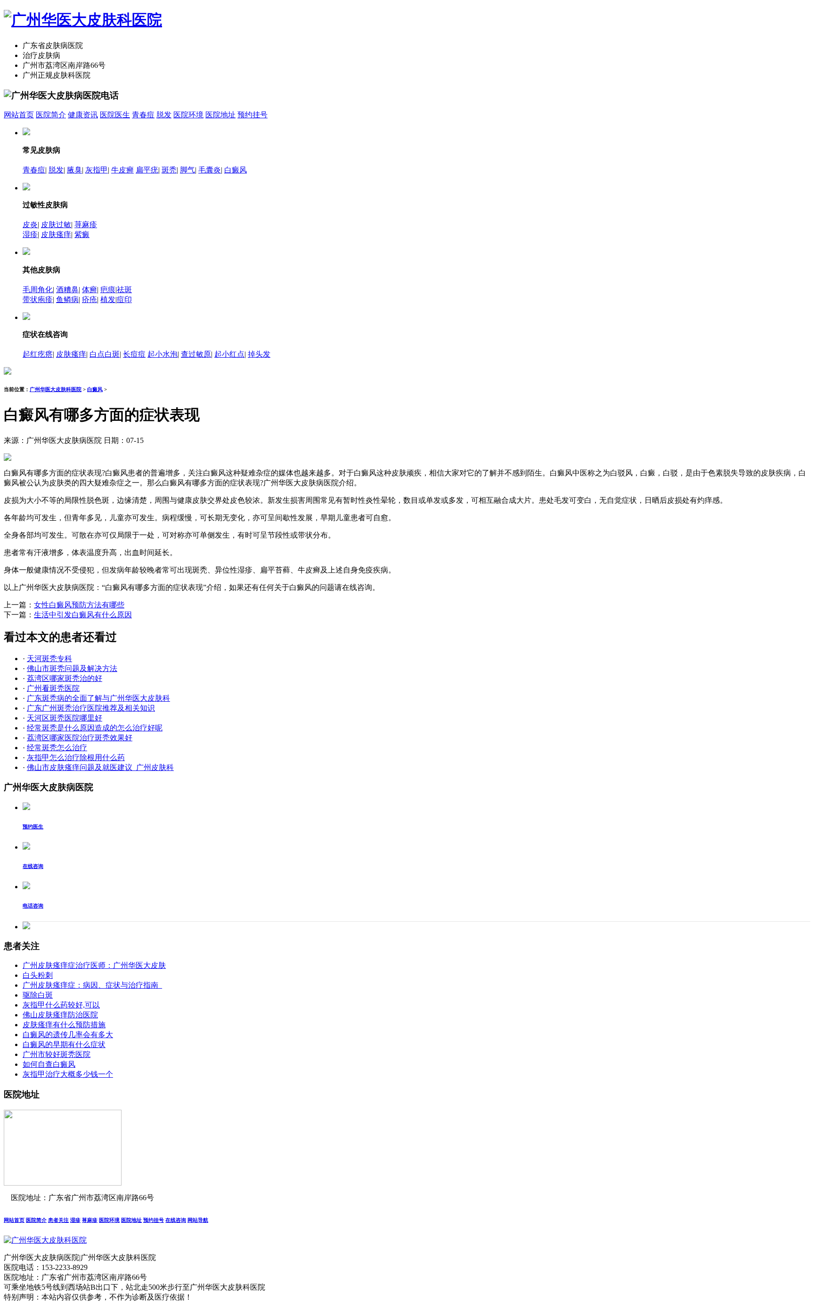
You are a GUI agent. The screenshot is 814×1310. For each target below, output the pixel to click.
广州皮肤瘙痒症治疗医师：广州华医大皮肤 (94, 965)
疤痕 (107, 290)
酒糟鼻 (67, 290)
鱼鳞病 (67, 299)
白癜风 (235, 170)
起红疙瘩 (38, 354)
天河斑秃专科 (49, 659)
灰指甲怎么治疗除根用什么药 (76, 757)
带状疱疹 (38, 299)
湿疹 (30, 234)
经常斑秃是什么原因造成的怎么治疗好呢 (95, 728)
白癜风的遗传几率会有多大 (68, 1035)
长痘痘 (134, 354)
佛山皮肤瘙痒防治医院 (60, 1015)
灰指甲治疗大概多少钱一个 (68, 1074)
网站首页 (19, 115)
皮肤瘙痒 (56, 234)
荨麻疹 (85, 225)
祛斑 (124, 290)
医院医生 (115, 115)
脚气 (187, 170)
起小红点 (229, 354)
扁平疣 (147, 170)
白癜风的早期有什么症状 (64, 1044)
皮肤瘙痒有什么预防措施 (64, 1025)
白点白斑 (105, 354)
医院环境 (188, 115)
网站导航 (197, 1220)
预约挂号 (252, 115)
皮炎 (30, 225)
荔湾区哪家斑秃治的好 (64, 678)
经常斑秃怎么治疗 (57, 748)
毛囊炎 (209, 170)
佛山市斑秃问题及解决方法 (72, 668)
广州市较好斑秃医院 (56, 1054)
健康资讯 (83, 115)
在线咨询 (175, 1220)
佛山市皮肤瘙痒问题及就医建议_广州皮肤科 (100, 767)
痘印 (124, 299)
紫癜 (82, 234)
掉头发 (259, 354)
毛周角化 (38, 290)
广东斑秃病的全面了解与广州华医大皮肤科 (98, 698)
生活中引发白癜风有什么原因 (83, 615)
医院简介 (51, 115)
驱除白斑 (38, 995)
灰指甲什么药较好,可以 (61, 1005)
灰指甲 (96, 170)
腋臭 (74, 170)
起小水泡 (162, 354)
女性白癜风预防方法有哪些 (79, 605)
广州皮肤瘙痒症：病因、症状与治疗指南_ (92, 985)
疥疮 (89, 299)
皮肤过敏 (56, 225)
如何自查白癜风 (49, 1064)
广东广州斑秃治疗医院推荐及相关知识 (91, 708)
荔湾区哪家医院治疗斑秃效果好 (79, 738)
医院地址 (220, 115)
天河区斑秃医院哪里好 (64, 718)
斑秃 (169, 170)
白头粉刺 (38, 975)
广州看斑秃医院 (53, 688)
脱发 (163, 115)
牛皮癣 (122, 170)
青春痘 (143, 115)
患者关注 (58, 1220)
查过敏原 (196, 354)
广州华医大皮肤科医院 (55, 389)
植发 (107, 299)
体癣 (89, 290)
